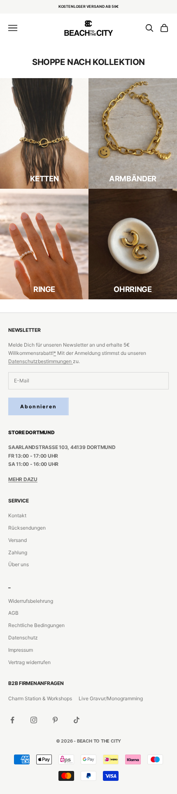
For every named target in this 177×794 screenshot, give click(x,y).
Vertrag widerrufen (29, 662)
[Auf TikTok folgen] (76, 720)
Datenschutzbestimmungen (40, 361)
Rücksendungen (27, 528)
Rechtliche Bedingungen (36, 625)
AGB (13, 613)
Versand (17, 540)
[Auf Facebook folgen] (12, 720)
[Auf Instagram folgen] (34, 720)
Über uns (18, 564)
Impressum (20, 650)
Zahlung (17, 552)
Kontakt (17, 515)
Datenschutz (23, 637)
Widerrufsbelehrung (30, 601)
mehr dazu (22, 479)
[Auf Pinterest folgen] (55, 720)
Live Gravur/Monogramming (111, 698)
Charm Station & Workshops (40, 698)
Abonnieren (38, 406)
